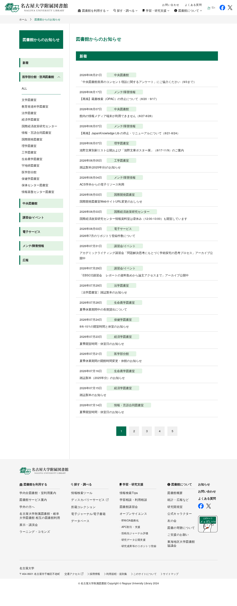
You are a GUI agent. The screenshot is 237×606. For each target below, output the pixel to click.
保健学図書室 (30, 179)
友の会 (172, 520)
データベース (80, 521)
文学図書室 (29, 100)
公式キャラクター (179, 513)
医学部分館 (29, 172)
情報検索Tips (129, 493)
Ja (208, 7)
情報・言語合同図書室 (36, 133)
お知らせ (204, 484)
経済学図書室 (30, 119)
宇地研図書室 (30, 165)
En (213, 7)
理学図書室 (29, 146)
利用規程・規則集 (116, 574)
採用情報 (95, 574)
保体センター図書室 (35, 185)
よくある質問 (193, 4)
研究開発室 (175, 507)
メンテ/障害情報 (33, 246)
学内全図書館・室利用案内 (37, 493)
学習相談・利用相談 (133, 499)
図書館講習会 (129, 507)
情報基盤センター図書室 (38, 192)
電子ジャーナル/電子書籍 (88, 514)
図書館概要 (175, 493)
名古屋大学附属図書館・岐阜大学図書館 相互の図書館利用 (39, 515)
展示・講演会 (28, 525)
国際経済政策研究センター (39, 126)
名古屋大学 (26, 568)
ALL (24, 88)
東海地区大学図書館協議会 (181, 543)
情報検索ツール (82, 493)
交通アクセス (72, 574)
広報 (26, 260)
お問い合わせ (170, 4)
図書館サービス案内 (33, 499)
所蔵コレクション (83, 507)
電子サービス (31, 231)
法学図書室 (29, 113)
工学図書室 (29, 152)
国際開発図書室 (32, 139)
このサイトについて (145, 574)
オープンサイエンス (133, 513)
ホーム (23, 19)
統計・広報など (178, 499)
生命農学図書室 (32, 159)
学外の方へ (27, 507)
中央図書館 (30, 203)
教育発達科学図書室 (35, 106)
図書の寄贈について (181, 527)
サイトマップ (170, 574)
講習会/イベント (33, 217)
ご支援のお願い (178, 534)
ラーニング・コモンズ (34, 531)
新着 (26, 62)
